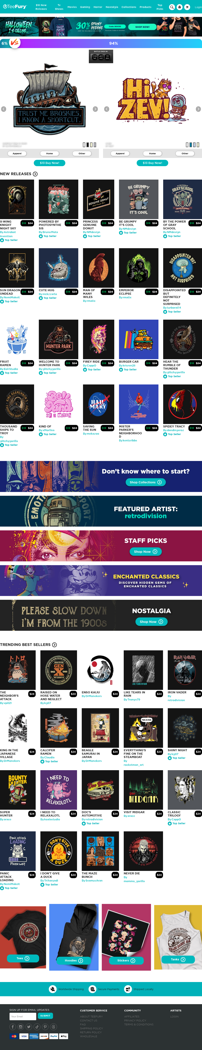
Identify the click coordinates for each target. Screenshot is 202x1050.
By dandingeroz (173, 430)
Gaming (85, 7)
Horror (98, 7)
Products (145, 7)
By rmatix (89, 301)
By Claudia (47, 757)
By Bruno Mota (48, 232)
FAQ (83, 1024)
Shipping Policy (91, 1028)
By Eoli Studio (9, 369)
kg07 (110, 146)
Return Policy (91, 1032)
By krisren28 (127, 365)
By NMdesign (91, 232)
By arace (5, 819)
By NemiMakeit (10, 297)
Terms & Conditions (138, 1024)
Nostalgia (112, 7)
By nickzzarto (48, 294)
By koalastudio (50, 819)
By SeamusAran (92, 880)
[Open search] (172, 7)
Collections (129, 7)
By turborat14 (172, 307)
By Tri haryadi (49, 880)
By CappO (89, 365)
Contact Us (88, 1020)
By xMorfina (46, 430)
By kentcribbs (128, 440)
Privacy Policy (135, 1020)
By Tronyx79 (132, 699)
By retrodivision (92, 819)
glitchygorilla (13, 146)
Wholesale (88, 1036)
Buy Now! (49, 163)
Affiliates (131, 1016)
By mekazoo (91, 433)
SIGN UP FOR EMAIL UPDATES (29, 1009)
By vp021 (6, 703)
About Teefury (91, 1016)
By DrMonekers (92, 696)
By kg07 (45, 703)
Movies (72, 7)
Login (198, 7)
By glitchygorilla (49, 369)
